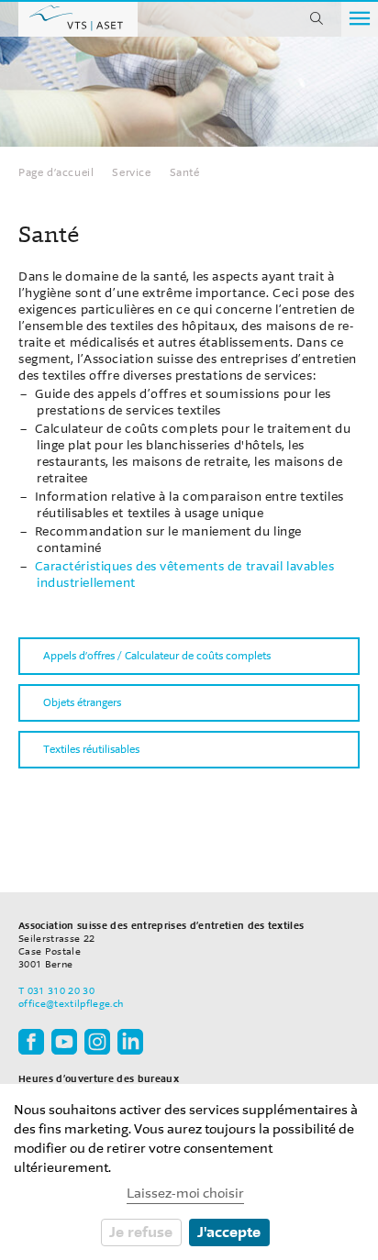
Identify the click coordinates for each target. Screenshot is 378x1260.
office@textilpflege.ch (70, 1004)
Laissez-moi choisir (185, 1193)
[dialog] (189, 1172)
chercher (316, 18)
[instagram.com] (97, 1041)
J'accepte (229, 1232)
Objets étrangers (82, 702)
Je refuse (140, 1232)
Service (131, 172)
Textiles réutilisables (91, 749)
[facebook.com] (31, 1041)
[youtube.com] (64, 1041)
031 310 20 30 (61, 991)
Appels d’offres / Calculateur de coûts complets (157, 655)
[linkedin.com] (130, 1041)
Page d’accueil (78, 18)
